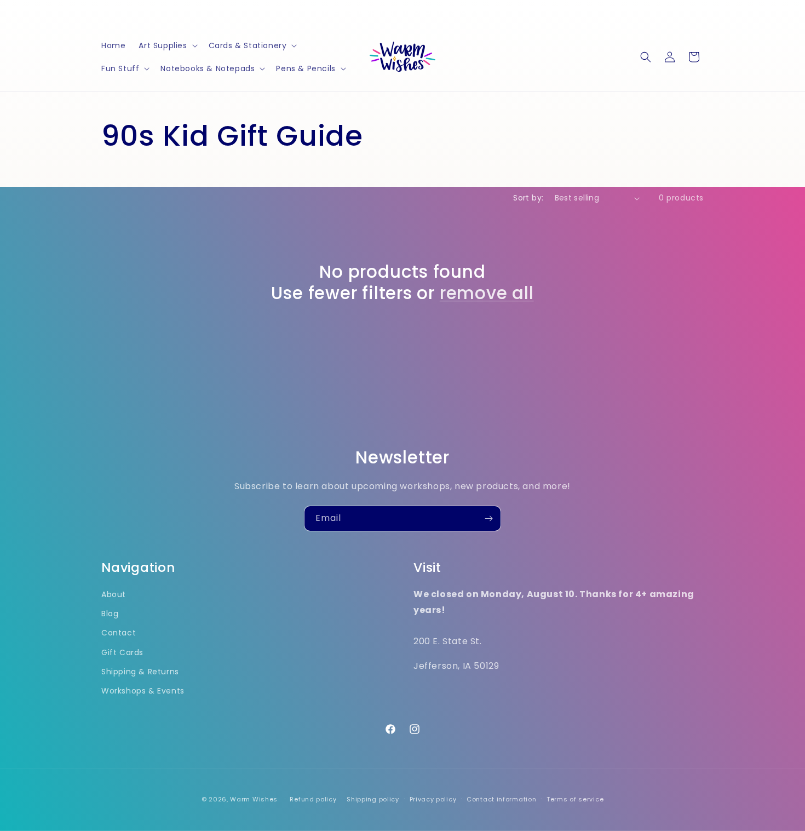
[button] (167, 45)
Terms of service (575, 799)
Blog (109, 613)
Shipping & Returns (140, 671)
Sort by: (528, 197)
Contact (118, 632)
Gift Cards (122, 652)
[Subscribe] (488, 518)
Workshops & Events (143, 690)
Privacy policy (433, 799)
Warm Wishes (254, 799)
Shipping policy (373, 799)
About (113, 594)
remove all (487, 293)
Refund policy (313, 799)
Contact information (501, 799)
